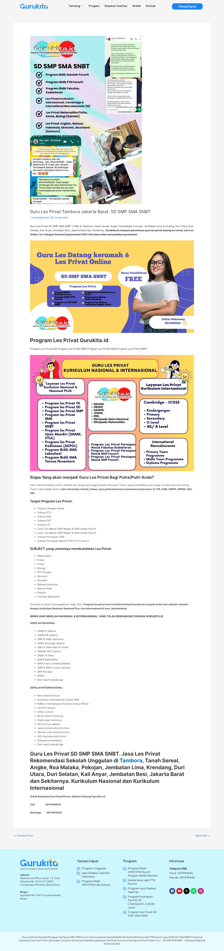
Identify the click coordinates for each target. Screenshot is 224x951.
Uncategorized (40, 217)
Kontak (150, 6)
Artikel (136, 6)
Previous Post (23, 835)
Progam (94, 6)
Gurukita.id (112, 230)
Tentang (74, 6)
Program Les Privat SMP (72, 348)
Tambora (87, 226)
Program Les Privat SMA (101, 348)
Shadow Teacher (115, 6)
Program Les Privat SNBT (132, 348)
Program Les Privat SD (43, 348)
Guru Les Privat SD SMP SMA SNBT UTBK (54, 226)
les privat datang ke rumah (167, 230)
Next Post (203, 835)
